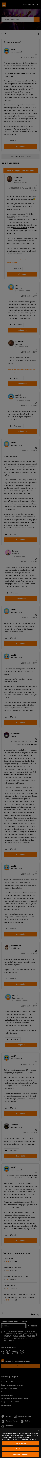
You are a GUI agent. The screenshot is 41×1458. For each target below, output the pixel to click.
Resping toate (20, 1449)
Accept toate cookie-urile (20, 1454)
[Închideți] (38, 1430)
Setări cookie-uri (20, 1443)
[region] (20, 1443)
